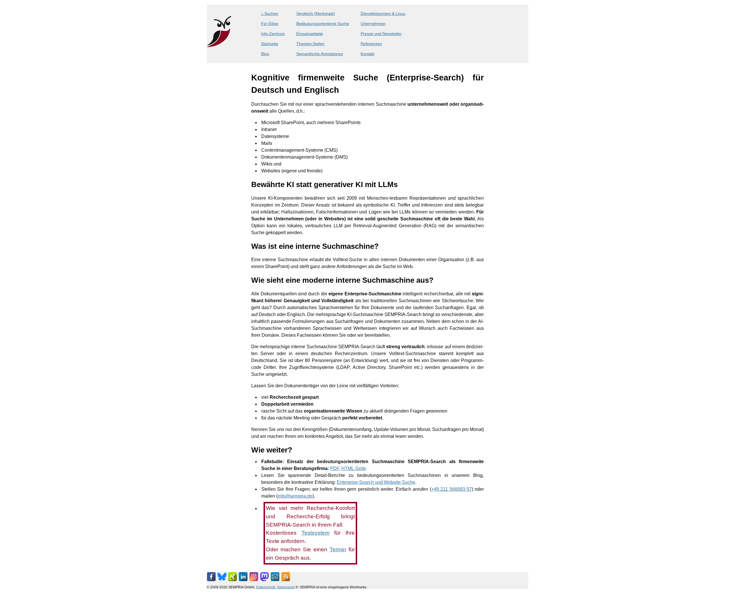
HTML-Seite (353, 468)
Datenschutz (266, 587)
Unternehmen (373, 23)
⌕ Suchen (269, 13)
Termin (338, 549)
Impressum (286, 587)
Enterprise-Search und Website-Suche (376, 482)
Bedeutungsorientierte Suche (322, 23)
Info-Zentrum (273, 33)
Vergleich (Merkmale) (315, 13)
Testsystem (315, 533)
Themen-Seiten (310, 43)
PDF (334, 468)
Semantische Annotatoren (319, 53)
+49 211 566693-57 (451, 489)
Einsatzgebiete (309, 33)
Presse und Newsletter (381, 33)
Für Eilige (269, 23)
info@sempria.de (295, 496)
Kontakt (367, 53)
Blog (265, 53)
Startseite (269, 43)
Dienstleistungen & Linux (383, 13)
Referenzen (371, 43)
